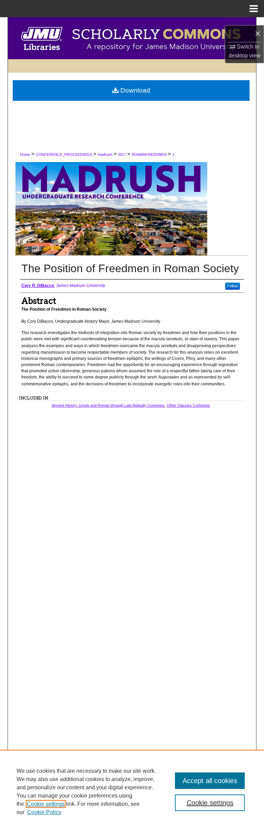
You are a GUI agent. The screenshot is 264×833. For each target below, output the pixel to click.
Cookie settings (46, 804)
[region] (132, 791)
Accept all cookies (210, 780)
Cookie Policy (44, 812)
